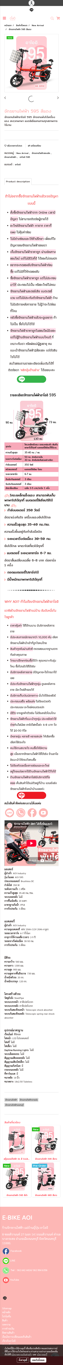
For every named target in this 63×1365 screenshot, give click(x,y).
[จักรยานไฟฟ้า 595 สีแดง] (31, 63)
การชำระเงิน (8, 1328)
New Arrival (22, 153)
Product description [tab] (18, 181)
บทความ (6, 1324)
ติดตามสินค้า (8, 1332)
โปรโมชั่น (6, 1316)
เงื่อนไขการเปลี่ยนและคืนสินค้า (16, 1336)
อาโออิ (18, 164)
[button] (51, 18)
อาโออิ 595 (25, 157)
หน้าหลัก (6, 1312)
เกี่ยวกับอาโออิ (9, 1340)
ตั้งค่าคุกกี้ (23, 1360)
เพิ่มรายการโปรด (14, 145)
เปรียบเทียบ (35, 145)
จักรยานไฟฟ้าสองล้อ (41, 153)
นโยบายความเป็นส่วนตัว (21, 1354)
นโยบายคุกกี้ (42, 1354)
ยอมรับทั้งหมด (38, 1360)
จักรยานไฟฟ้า (10, 157)
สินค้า (5, 1320)
